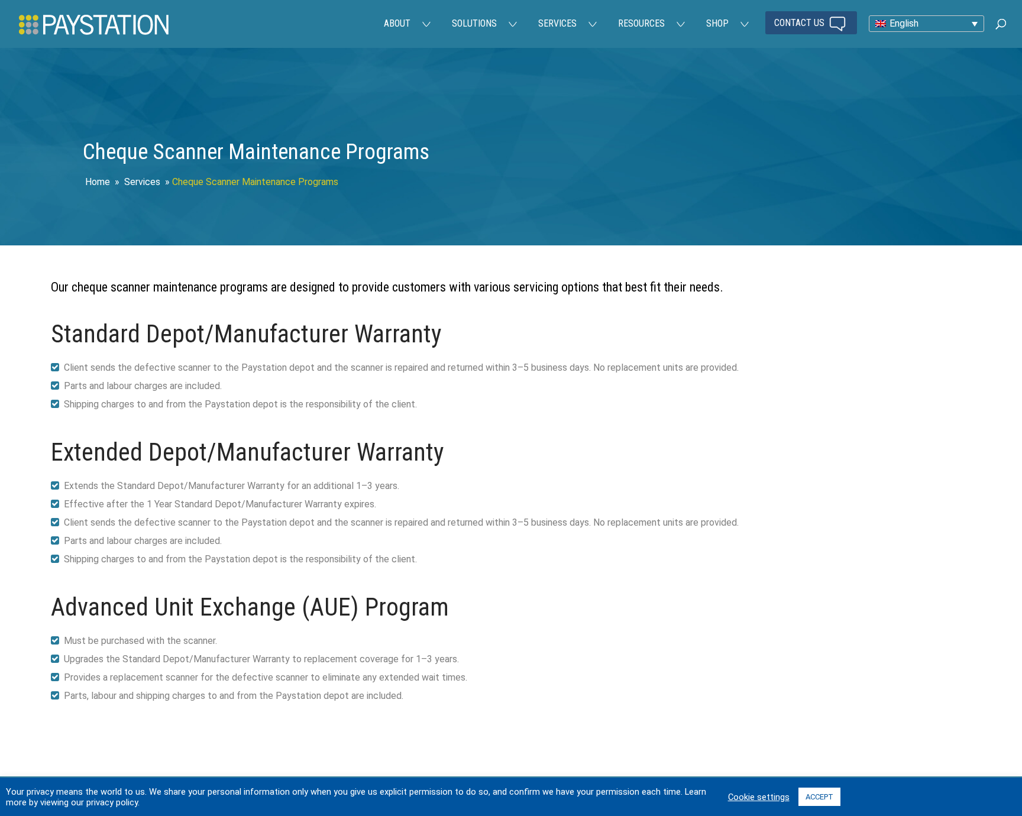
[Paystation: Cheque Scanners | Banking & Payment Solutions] (93, 24)
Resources (641, 23)
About (397, 23)
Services (557, 23)
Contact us (800, 22)
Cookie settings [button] (759, 797)
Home (97, 181)
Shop (717, 23)
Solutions (474, 23)
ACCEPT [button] (819, 796)
